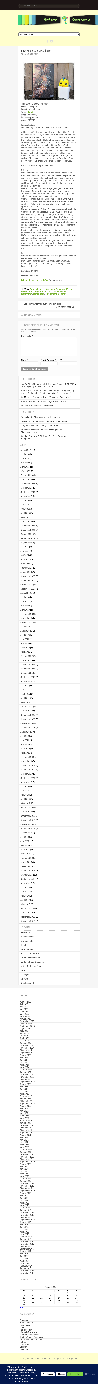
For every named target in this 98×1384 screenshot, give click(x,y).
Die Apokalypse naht (66, 307)
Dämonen (50, 289)
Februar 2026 (26, 475)
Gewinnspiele (26, 941)
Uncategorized (27, 983)
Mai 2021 (24, 694)
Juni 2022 (24, 639)
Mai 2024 (24, 555)
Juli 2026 (24, 454)
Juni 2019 (24, 791)
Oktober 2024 (26, 534)
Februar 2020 (26, 757)
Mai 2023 (24, 606)
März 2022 (25, 652)
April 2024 (25, 559)
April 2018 (25, 849)
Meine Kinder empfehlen (31, 966)
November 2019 (27, 770)
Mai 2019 (24, 795)
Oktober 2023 (26, 585)
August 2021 (26, 681)
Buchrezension (27, 937)
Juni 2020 (24, 740)
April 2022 (25, 648)
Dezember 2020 (27, 715)
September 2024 (27, 538)
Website (63, 360)
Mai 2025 (24, 509)
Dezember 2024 (27, 526)
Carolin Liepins (37, 289)
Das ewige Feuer (64, 289)
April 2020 (25, 749)
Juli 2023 (24, 597)
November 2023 (27, 580)
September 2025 (27, 492)
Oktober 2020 (26, 723)
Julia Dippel (53, 291)
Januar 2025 (26, 521)
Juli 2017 (24, 887)
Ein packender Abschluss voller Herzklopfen (40, 417)
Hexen (24, 291)
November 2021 (27, 669)
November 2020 (27, 719)
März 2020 (25, 753)
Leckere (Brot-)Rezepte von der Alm (36, 387)
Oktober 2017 (26, 875)
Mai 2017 (24, 896)
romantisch (38, 294)
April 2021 (25, 698)
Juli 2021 (24, 685)
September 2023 (27, 589)
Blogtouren (25, 932)
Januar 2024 (26, 572)
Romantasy (26, 294)
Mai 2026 (24, 463)
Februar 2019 (26, 807)
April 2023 (25, 610)
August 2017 (26, 883)
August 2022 (26, 631)
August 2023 (26, 593)
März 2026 (25, 471)
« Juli (22, 1308)
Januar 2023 (26, 618)
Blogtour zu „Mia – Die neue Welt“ (55, 393)
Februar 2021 (26, 707)
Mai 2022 (24, 643)
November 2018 (27, 820)
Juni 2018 (24, 841)
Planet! (30, 112)
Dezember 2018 (27, 816)
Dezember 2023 (27, 576)
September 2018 (27, 828)
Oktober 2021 (26, 673)
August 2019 (26, 782)
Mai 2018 (24, 845)
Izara (30, 291)
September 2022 (27, 627)
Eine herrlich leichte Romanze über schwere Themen (44, 421)
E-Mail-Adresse (48, 360)
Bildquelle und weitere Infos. (34, 280)
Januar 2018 (26, 862)
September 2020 (27, 728)
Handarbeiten (26, 949)
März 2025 (25, 517)
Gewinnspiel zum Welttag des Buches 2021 (52, 397)
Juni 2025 (24, 505)
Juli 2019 (24, 786)
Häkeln (23, 945)
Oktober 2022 (26, 622)
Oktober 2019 (26, 774)
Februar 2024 (26, 568)
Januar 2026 (26, 479)
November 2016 (27, 921)
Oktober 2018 (26, 824)
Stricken (24, 979)
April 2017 (25, 900)
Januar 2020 (26, 761)
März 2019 (25, 803)
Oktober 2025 (26, 488)
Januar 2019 (26, 812)
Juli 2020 (24, 736)
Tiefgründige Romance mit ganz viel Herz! (39, 426)
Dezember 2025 (27, 484)
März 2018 (25, 854)
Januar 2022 (26, 660)
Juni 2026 (24, 458)
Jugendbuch (40, 291)
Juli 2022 (24, 635)
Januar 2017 (26, 913)
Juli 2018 (24, 837)
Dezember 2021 (27, 664)
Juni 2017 (24, 892)
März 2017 (25, 904)
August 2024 (26, 542)
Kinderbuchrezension (30, 958)
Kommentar (27, 336)
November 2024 (27, 530)
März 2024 (25, 564)
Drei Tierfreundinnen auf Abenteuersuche (41, 304)
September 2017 (27, 879)
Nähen (23, 970)
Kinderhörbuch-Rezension (32, 962)
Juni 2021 (24, 690)
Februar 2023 (26, 614)
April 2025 (25, 513)
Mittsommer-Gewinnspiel (42, 406)
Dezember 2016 (27, 917)
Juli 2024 (24, 547)
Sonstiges (24, 975)
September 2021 (27, 677)
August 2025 (26, 496)
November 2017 (27, 871)
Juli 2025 (24, 500)
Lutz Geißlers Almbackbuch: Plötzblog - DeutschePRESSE (47, 384)
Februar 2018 (26, 858)
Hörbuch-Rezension (29, 953)
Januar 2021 (26, 711)
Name (24, 360)
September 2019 (27, 778)
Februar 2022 (26, 656)
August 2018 (26, 833)
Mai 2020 (24, 744)
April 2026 (25, 467)
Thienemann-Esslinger (56, 294)
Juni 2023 (24, 601)
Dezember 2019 (27, 765)
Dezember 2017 (27, 866)
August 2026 (26, 450)
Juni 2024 (24, 551)
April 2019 (25, 799)
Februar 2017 (26, 908)
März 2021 (25, 702)
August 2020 (26, 732)
